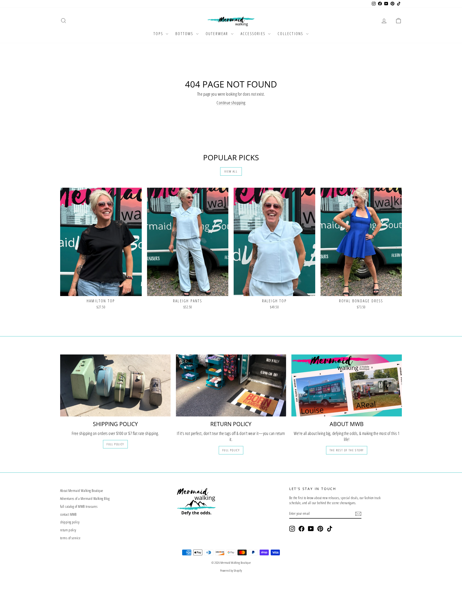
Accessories (254, 33)
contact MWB (68, 514)
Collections (291, 33)
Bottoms (185, 33)
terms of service (70, 537)
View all (231, 171)
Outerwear (218, 33)
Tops (159, 33)
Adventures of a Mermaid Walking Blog (84, 498)
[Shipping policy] (115, 385)
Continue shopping (231, 102)
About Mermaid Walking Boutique (81, 490)
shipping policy (70, 522)
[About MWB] (346, 385)
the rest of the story (347, 450)
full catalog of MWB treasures (78, 506)
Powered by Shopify (231, 570)
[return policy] (231, 385)
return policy (68, 529)
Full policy (115, 444)
